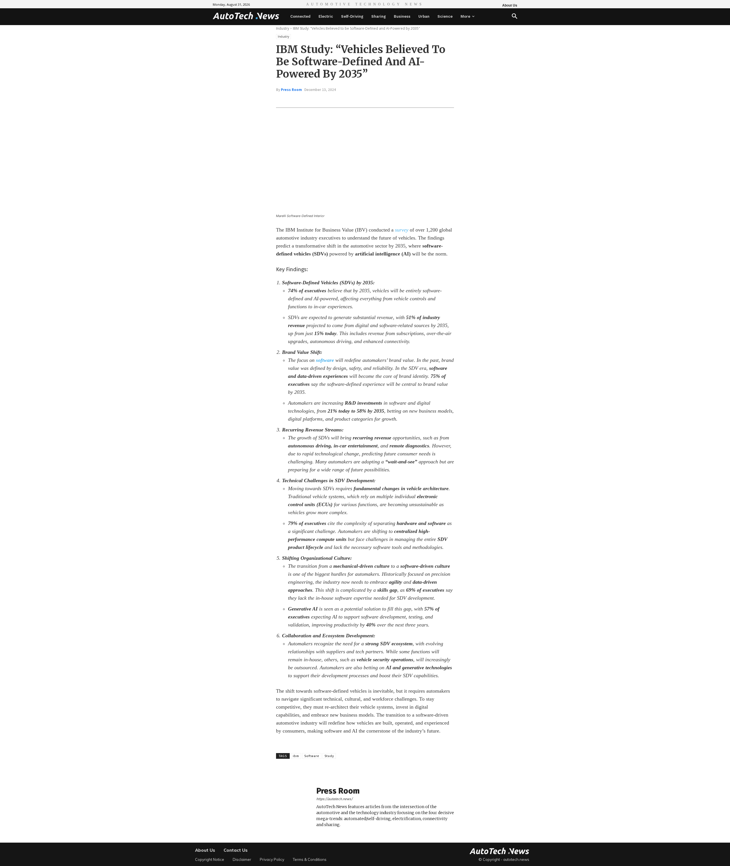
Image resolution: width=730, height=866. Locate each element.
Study (329, 756)
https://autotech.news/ (334, 799)
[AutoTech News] (246, 15)
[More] (383, 100)
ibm (296, 756)
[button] (514, 16)
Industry (282, 28)
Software (311, 756)
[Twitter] (330, 100)
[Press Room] (293, 807)
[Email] (369, 100)
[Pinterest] (343, 100)
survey (401, 230)
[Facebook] (317, 100)
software (325, 360)
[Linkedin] (356, 100)
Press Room (291, 89)
